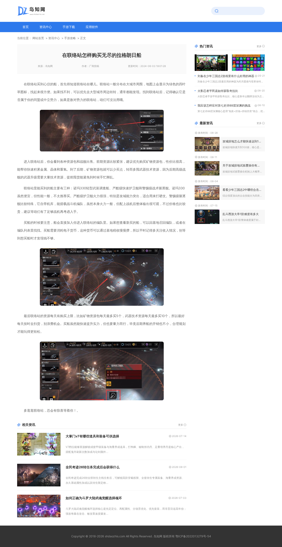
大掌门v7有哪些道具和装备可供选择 (92, 436)
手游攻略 (70, 38)
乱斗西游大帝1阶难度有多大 (241, 214)
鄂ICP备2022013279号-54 (193, 536)
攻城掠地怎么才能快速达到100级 (242, 141)
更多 (180, 424)
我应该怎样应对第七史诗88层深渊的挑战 (224, 105)
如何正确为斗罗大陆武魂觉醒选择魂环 (94, 498)
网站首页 (38, 38)
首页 (26, 27)
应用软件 (92, 27)
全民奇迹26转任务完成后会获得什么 (93, 467)
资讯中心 (45, 27)
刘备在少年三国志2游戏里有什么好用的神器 (226, 76)
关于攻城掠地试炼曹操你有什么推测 (242, 165)
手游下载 (69, 27)
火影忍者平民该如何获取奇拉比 (218, 91)
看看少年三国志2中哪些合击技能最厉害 (242, 189)
